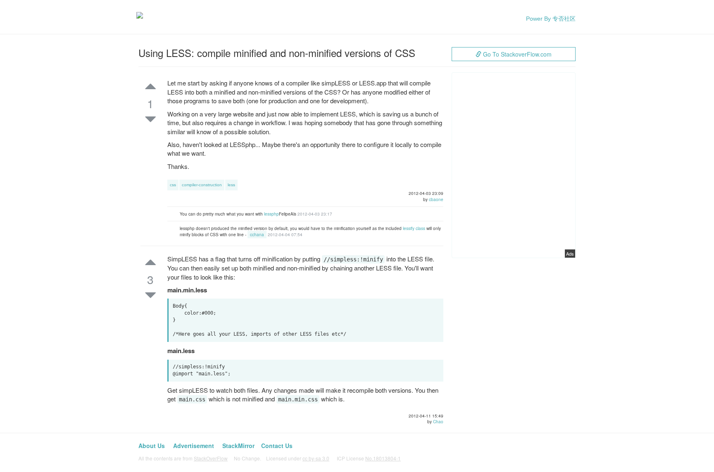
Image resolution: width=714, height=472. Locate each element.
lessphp (271, 214)
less (231, 185)
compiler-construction (202, 185)
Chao (438, 422)
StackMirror (238, 445)
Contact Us (277, 445)
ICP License (369, 458)
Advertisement (193, 445)
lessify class (414, 228)
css (173, 185)
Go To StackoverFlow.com (516, 54)
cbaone (436, 199)
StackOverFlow (211, 458)
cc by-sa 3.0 (315, 458)
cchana (257, 234)
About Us (151, 445)
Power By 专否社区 (551, 18)
